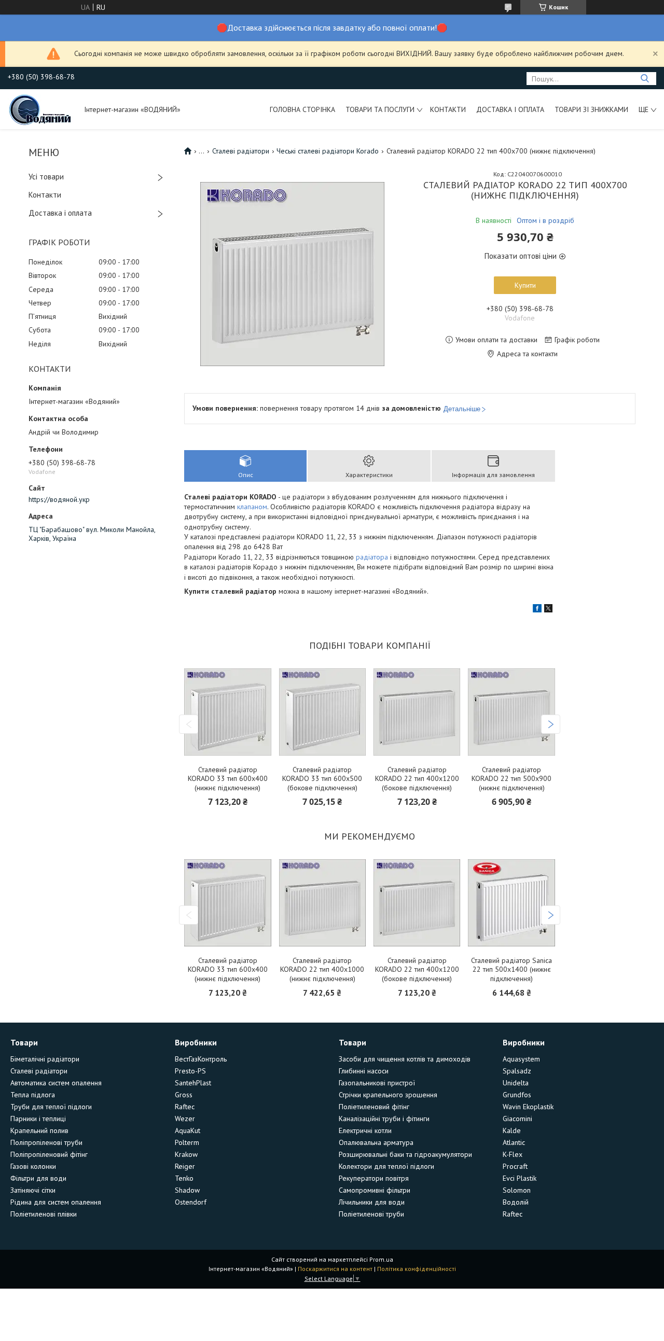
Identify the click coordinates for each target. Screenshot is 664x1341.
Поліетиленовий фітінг (374, 1106)
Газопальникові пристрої (377, 1082)
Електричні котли (365, 1130)
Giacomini (517, 1118)
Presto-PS (190, 1070)
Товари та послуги (379, 109)
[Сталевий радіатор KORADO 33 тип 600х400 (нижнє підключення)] (227, 712)
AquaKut (187, 1130)
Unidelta (516, 1082)
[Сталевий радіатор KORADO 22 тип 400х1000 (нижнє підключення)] (322, 903)
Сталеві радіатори (240, 151)
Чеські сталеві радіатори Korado (327, 151)
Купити (525, 285)
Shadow (187, 1190)
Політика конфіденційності (416, 1269)
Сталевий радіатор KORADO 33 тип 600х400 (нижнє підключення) (228, 778)
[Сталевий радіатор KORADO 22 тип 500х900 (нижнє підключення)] (511, 712)
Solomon (517, 1190)
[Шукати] (644, 78)
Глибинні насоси (364, 1070)
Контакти (448, 109)
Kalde (512, 1130)
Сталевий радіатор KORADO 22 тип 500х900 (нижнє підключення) (511, 778)
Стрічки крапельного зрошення (388, 1094)
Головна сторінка (302, 109)
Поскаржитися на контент (335, 1269)
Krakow (186, 1154)
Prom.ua (381, 1259)
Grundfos (517, 1094)
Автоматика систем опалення (56, 1082)
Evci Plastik (519, 1178)
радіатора (372, 557)
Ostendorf (190, 1202)
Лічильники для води (372, 1202)
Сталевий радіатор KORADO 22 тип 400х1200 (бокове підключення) (417, 778)
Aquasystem (521, 1059)
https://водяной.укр (59, 499)
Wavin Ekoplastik (528, 1106)
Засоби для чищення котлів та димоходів (405, 1059)
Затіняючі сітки (33, 1190)
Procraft (515, 1166)
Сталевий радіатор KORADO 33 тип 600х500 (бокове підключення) (322, 778)
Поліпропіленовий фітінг (49, 1154)
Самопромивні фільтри (374, 1190)
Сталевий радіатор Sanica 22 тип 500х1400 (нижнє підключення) (511, 969)
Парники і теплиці (38, 1118)
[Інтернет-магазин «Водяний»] (41, 109)
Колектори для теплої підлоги (386, 1166)
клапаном (252, 506)
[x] (548, 609)
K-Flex (512, 1154)
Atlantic (514, 1142)
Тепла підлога (32, 1094)
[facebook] (537, 609)
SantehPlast (193, 1082)
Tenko (184, 1178)
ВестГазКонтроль (201, 1059)
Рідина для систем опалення (55, 1202)
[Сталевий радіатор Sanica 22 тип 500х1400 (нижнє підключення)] (511, 903)
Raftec (185, 1106)
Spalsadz (517, 1070)
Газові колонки (33, 1166)
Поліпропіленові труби (46, 1142)
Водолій (516, 1202)
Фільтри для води (38, 1178)
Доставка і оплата (510, 109)
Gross (183, 1094)
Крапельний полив (39, 1130)
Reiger (185, 1166)
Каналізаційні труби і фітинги (384, 1118)
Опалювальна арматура (376, 1142)
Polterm (187, 1142)
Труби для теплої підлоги (51, 1106)
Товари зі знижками (591, 109)
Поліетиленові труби (371, 1214)
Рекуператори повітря (374, 1178)
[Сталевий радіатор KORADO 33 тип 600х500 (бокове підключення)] (322, 712)
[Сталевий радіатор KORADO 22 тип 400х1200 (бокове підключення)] (417, 712)
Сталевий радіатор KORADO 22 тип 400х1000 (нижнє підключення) (322, 969)
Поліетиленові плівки (43, 1214)
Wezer (185, 1118)
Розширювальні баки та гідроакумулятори (405, 1154)
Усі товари (46, 176)
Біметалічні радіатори (44, 1059)
